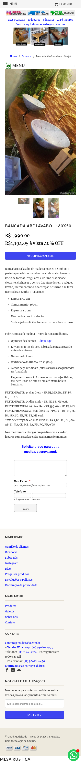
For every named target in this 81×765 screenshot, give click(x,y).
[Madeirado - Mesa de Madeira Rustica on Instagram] (13, 670)
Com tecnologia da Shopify (20, 740)
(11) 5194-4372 (27, 652)
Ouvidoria (11, 552)
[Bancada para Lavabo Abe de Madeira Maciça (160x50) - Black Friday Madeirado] (40, 132)
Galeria (9, 611)
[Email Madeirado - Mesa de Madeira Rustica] (19, 670)
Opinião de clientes (17, 546)
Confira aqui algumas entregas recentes (40, 24)
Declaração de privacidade (21, 585)
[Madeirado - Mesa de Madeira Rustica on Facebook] (7, 670)
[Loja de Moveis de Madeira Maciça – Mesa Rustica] (7, 66)
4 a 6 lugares (65, 19)
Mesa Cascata (16, 19)
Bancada (26, 56)
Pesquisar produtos (17, 574)
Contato (10, 622)
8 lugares (48, 19)
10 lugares (34, 19)
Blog (8, 568)
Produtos (11, 606)
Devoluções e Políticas (19, 579)
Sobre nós (11, 557)
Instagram (11, 563)
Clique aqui (46, 341)
